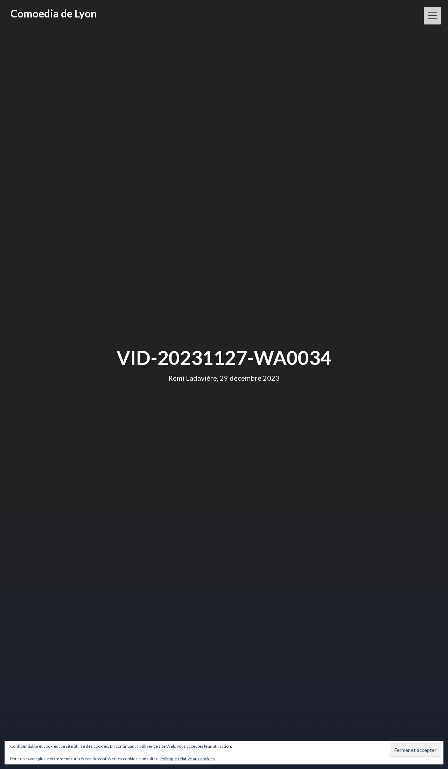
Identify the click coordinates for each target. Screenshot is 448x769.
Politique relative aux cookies (187, 758)
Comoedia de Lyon (53, 13)
